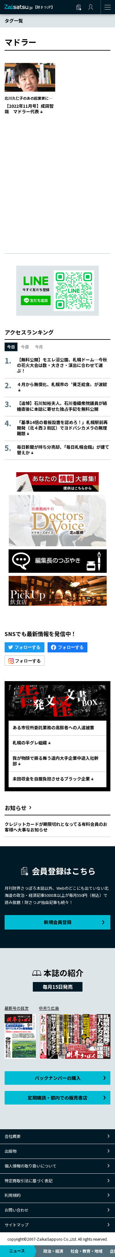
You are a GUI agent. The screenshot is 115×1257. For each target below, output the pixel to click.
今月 (39, 347)
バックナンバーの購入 (58, 1078)
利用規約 (13, 1195)
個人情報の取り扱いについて (30, 1166)
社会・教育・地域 (86, 1251)
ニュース (17, 1251)
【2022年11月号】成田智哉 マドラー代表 (29, 108)
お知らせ (16, 808)
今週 (25, 347)
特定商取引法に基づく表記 (28, 1181)
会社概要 (13, 1136)
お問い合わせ (17, 1210)
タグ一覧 (14, 20)
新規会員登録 (57, 922)
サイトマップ (17, 1225)
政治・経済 (53, 1251)
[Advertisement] (57, 178)
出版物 (11, 1151)
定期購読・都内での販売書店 (57, 1097)
